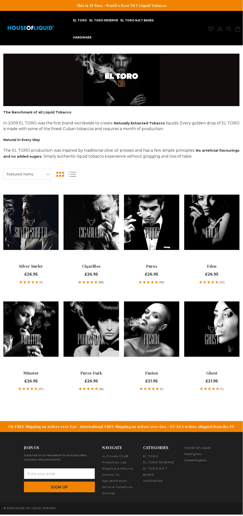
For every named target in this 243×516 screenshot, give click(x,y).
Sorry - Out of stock (212, 351)
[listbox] (27, 174)
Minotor (31, 373)
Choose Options (31, 244)
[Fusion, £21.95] (151, 329)
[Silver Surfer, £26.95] (31, 222)
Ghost (211, 373)
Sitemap (108, 493)
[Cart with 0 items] (237, 28)
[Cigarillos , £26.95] (91, 222)
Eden (211, 266)
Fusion (151, 373)
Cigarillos (91, 266)
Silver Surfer (31, 266)
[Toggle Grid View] (60, 174)
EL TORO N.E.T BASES (137, 20)
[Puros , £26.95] (151, 222)
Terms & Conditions (117, 487)
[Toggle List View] (72, 174)
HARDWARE (82, 37)
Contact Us (110, 474)
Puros (151, 266)
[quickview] (50, 203)
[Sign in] (219, 28)
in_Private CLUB (115, 456)
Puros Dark (91, 373)
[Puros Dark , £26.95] (91, 329)
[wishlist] (210, 28)
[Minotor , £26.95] (31, 329)
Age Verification (114, 481)
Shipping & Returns (117, 468)
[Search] (228, 28)
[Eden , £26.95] (211, 222)
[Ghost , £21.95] (211, 329)
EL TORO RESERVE (103, 20)
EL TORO (80, 20)
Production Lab (114, 462)
